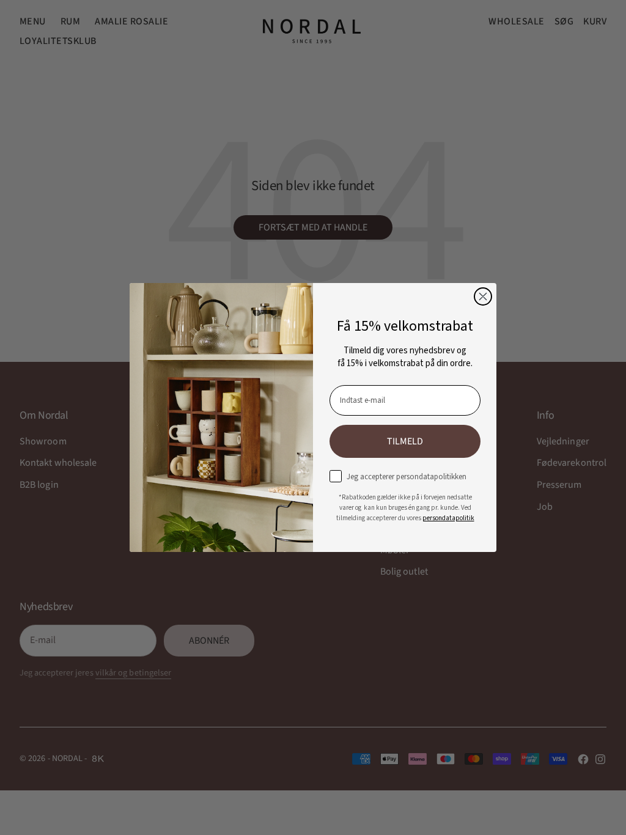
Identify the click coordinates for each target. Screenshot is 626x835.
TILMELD (405, 441)
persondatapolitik (448, 518)
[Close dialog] (483, 296)
